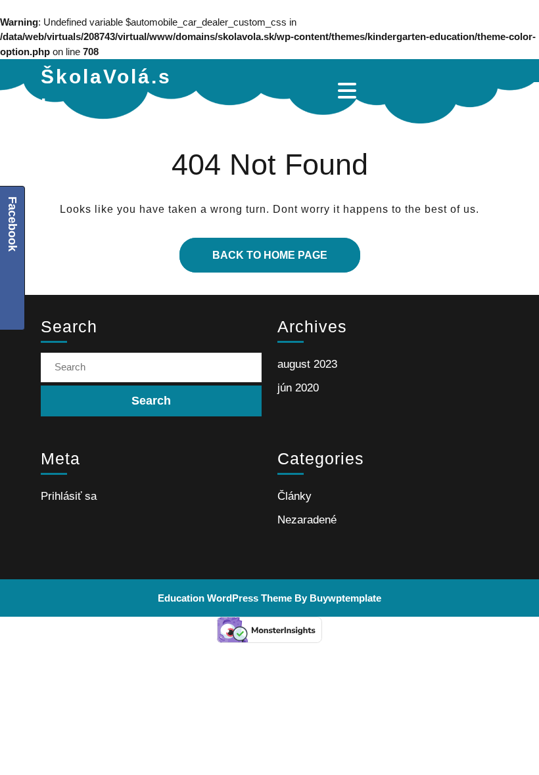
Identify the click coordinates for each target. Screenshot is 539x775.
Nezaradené (307, 520)
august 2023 (307, 364)
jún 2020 (298, 388)
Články (294, 496)
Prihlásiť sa (69, 496)
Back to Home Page (253, 249)
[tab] (348, 90)
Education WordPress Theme (225, 598)
